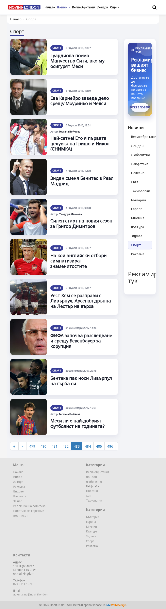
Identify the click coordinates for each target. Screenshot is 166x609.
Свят (134, 182)
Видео (17, 477)
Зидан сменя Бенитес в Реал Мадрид (82, 180)
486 (110, 446)
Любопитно (140, 155)
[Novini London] (24, 7)
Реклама (137, 254)
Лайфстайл (140, 164)
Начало (15, 19)
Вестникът (20, 515)
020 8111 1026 (23, 584)
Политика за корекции (28, 511)
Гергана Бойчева (69, 131)
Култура (137, 227)
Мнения (137, 218)
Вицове (18, 491)
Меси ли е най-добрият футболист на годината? (77, 423)
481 (54, 446)
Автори (18, 482)
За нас (17, 501)
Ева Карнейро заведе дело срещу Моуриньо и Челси (79, 100)
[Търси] (154, 7)
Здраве (136, 236)
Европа (136, 209)
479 (32, 446)
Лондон (137, 146)
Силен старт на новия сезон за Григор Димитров (81, 223)
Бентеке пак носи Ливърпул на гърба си (81, 380)
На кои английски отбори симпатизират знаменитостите (78, 260)
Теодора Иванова (70, 214)
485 (99, 446)
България (138, 200)
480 (43, 446)
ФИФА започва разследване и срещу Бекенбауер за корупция (81, 340)
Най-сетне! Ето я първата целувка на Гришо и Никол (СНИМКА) (80, 143)
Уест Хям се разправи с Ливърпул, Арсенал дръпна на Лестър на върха (80, 300)
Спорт (56, 47)
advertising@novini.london (30, 594)
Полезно (138, 173)
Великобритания (141, 137)
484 (88, 446)
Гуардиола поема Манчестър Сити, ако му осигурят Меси (77, 60)
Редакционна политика (29, 506)
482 (66, 446)
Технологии (140, 191)
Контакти (19, 496)
